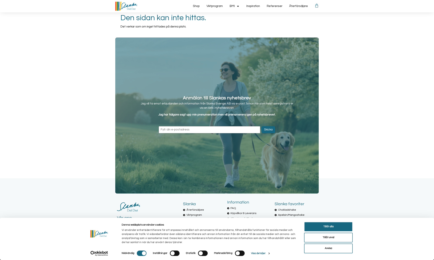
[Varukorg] (317, 6)
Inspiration (253, 6)
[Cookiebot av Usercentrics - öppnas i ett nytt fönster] (99, 253)
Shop (196, 6)
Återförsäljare (298, 6)
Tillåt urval (328, 237)
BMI (232, 6)
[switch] (175, 253)
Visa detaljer (258, 253)
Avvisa (328, 248)
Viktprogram (214, 6)
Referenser (274, 6)
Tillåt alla (328, 226)
